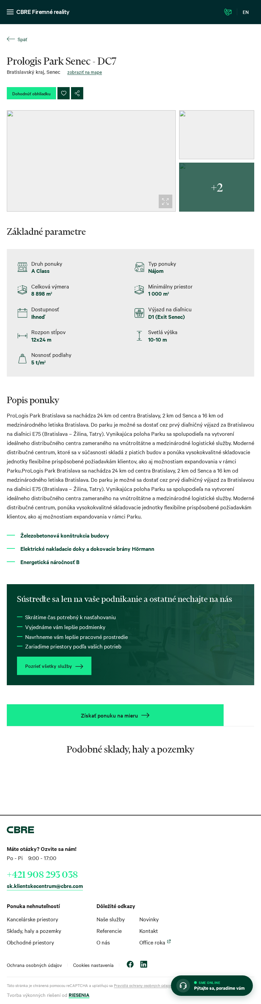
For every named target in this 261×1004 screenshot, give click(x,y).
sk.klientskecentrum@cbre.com (45, 885)
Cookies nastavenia (93, 964)
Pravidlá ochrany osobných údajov (143, 985)
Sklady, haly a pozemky (34, 930)
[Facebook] (130, 965)
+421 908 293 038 (42, 874)
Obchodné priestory (30, 942)
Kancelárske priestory (32, 919)
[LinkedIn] (143, 965)
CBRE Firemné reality (43, 11)
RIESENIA (79, 994)
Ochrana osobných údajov (34, 964)
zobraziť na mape (84, 72)
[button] (212, 985)
